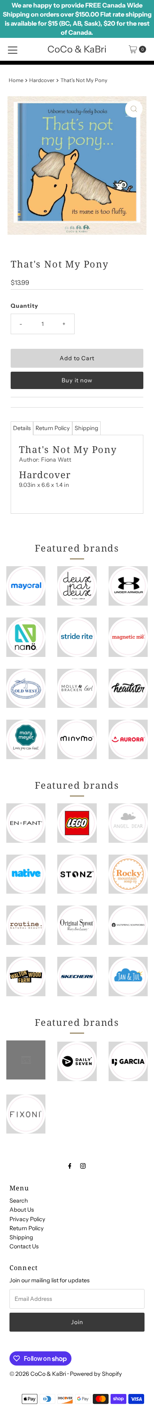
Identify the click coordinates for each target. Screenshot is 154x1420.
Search (18, 1200)
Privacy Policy (27, 1219)
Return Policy (53, 428)
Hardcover (41, 80)
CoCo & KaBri (77, 49)
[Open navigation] (12, 49)
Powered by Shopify (96, 1373)
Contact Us (24, 1246)
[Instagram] (83, 1165)
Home (16, 80)
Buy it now (77, 380)
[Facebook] (69, 1165)
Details (22, 428)
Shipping (86, 428)
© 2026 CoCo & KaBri (37, 1373)
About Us (21, 1209)
